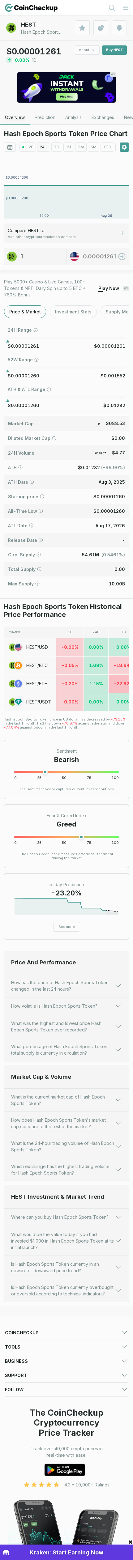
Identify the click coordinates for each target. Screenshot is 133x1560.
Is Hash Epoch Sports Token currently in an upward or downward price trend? (55, 1267)
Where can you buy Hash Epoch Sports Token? (60, 1217)
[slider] (45, 772)
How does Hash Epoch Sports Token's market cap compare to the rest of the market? (58, 1123)
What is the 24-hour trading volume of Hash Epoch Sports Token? (62, 1146)
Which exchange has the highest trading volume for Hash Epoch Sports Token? (60, 1169)
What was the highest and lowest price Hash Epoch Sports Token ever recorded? (56, 1026)
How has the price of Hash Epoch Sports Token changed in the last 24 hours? (60, 986)
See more (66, 927)
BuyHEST (114, 50)
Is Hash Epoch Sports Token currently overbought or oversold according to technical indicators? (62, 1290)
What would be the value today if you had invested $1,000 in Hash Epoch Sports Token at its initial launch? (62, 1241)
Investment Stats (73, 311)
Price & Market (25, 311)
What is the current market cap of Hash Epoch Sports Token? (58, 1100)
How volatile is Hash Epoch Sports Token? (54, 1006)
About (84, 50)
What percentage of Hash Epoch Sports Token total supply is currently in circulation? (59, 1050)
